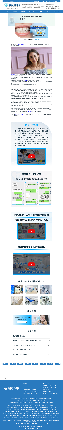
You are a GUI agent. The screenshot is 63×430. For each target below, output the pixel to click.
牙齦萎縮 (43, 372)
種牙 (5, 366)
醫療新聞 (31, 11)
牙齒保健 (57, 363)
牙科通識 (57, 366)
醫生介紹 (23, 11)
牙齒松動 (13, 74)
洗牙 (13, 372)
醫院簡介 (14, 11)
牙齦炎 (42, 370)
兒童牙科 (50, 363)
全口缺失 (5, 372)
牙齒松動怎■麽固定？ (20, 114)
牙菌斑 (12, 370)
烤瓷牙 (20, 370)
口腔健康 (29, 111)
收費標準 (39, 11)
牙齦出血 (43, 368)
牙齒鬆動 (43, 374)
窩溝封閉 (50, 372)
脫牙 (35, 370)
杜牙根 (35, 372)
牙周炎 (25, 80)
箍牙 (28, 372)
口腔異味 (57, 368)
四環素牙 (13, 374)
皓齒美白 (13, 366)
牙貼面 (12, 376)
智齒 (35, 368)
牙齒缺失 (37, 39)
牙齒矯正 (28, 363)
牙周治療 (42, 363)
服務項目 (56, 11)
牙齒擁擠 (28, 370)
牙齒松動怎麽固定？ (23, 44)
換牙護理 (50, 370)
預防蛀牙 (50, 368)
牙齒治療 (35, 363)
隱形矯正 (28, 366)
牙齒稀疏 (28, 368)
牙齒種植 (5, 363)
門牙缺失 (5, 368)
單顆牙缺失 (5, 370)
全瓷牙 (20, 366)
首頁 (6, 11)
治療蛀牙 (50, 366)
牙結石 (12, 368)
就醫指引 (48, 11)
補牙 (35, 366)
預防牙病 (57, 370)
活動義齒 (20, 368)
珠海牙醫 (6, 1)
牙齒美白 (13, 363)
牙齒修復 (20, 363)
